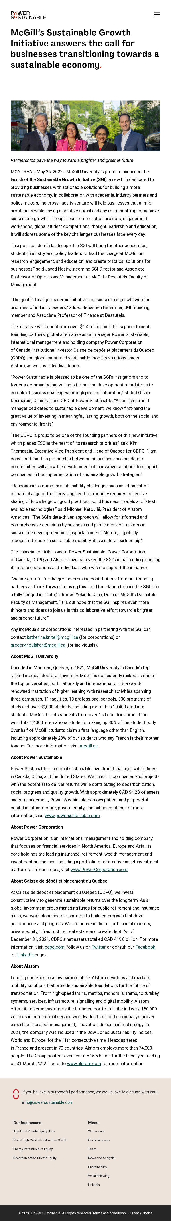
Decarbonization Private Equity (35, 1158)
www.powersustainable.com (72, 815)
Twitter (99, 947)
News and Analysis (101, 1158)
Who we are (96, 1131)
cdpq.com (55, 947)
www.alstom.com (84, 1063)
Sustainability (97, 1167)
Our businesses (99, 1140)
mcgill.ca (89, 746)
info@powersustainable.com (47, 1102)
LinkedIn (25, 955)
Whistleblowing (98, 1176)
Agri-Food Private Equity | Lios (34, 1131)
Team (92, 1149)
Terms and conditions (109, 1213)
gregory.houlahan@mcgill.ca (38, 645)
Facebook (145, 947)
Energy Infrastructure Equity (33, 1149)
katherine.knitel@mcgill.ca (52, 637)
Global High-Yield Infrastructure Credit (39, 1140)
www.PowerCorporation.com (99, 869)
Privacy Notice (141, 1213)
